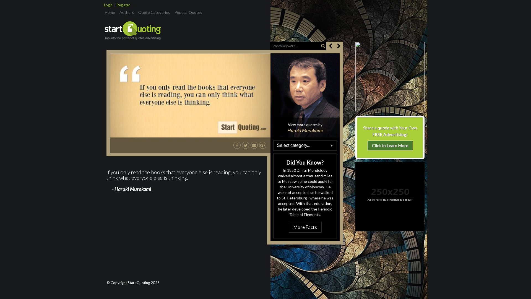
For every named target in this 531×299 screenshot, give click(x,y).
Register (123, 5)
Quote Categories (154, 12)
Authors (126, 12)
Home (111, 12)
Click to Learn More (390, 145)
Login (108, 5)
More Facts (305, 227)
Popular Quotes (188, 12)
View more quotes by (305, 128)
